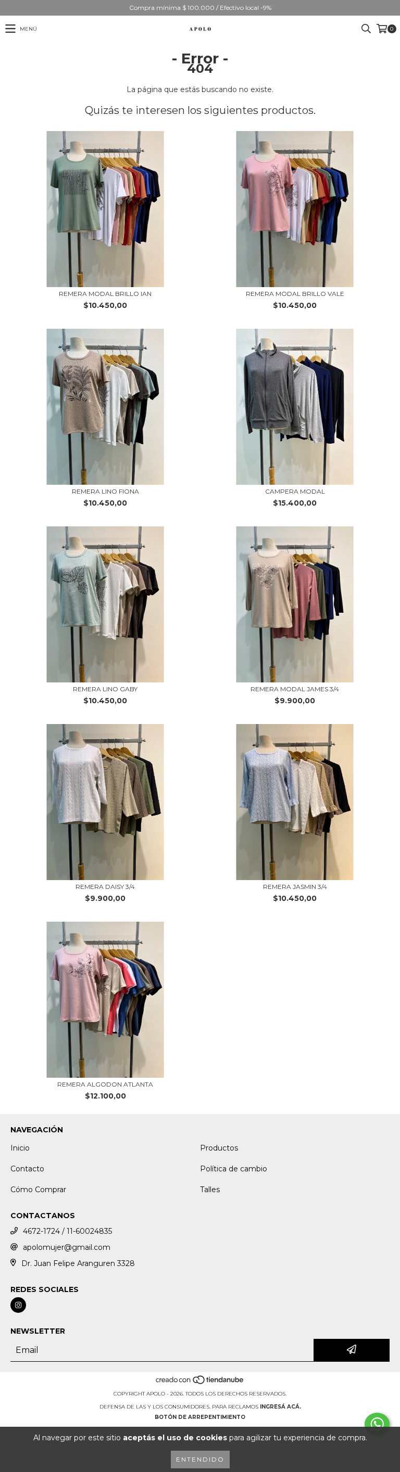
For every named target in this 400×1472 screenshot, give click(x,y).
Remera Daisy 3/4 (105, 886)
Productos (219, 1148)
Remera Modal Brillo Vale (295, 294)
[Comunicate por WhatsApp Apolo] (377, 1424)
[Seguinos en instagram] (18, 1305)
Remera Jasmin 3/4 (295, 886)
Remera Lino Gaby (105, 689)
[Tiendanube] (200, 1383)
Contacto (27, 1168)
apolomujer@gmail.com (66, 1247)
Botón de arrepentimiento (200, 1417)
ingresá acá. (280, 1406)
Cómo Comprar (38, 1189)
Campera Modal (295, 491)
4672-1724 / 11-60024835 (67, 1231)
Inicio (20, 1148)
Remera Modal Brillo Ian (105, 294)
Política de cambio (233, 1168)
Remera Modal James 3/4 (295, 689)
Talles (210, 1189)
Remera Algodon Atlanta (105, 1084)
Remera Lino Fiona (105, 491)
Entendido (200, 1459)
